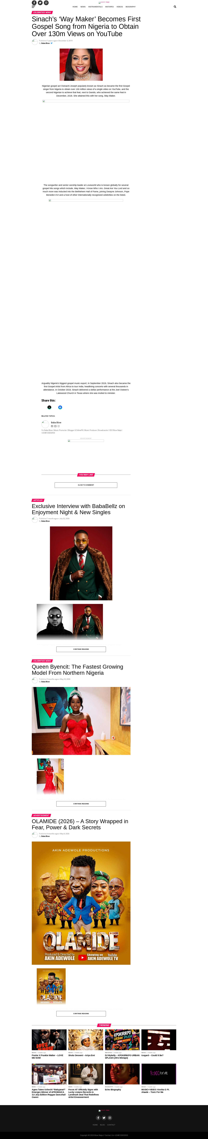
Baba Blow (45, 43)
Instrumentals (95, 7)
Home (75, 7)
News (83, 7)
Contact (111, 1125)
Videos (120, 7)
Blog (102, 1125)
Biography (131, 7)
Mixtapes (109, 7)
